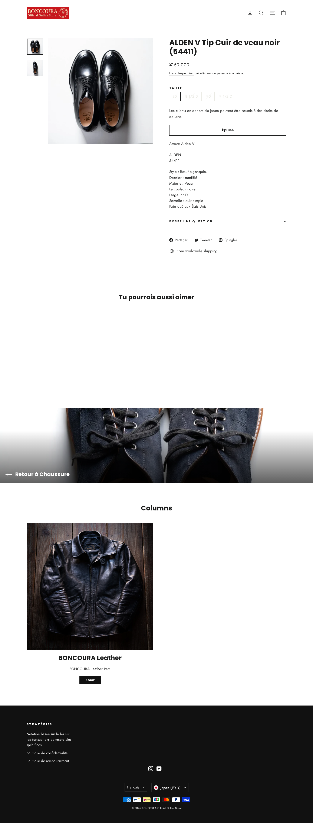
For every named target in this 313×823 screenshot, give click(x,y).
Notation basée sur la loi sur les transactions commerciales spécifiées (49, 739)
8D (174, 96)
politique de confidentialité (47, 753)
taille (175, 88)
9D (208, 96)
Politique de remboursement (48, 760)
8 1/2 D (191, 96)
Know (90, 680)
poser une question (191, 221)
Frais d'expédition (181, 73)
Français (133, 787)
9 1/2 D (226, 96)
